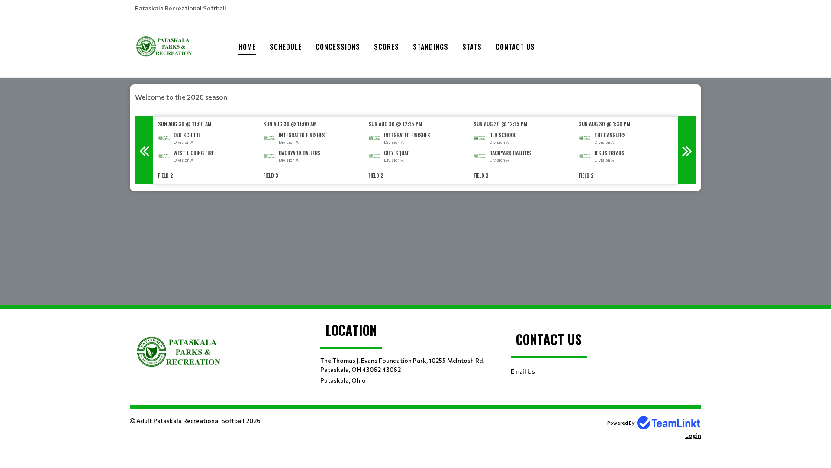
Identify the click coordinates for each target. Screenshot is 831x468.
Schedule (286, 47)
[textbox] (415, 97)
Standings (430, 47)
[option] (205, 150)
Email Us (523, 371)
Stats (472, 47)
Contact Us (515, 47)
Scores (386, 47)
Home (247, 47)
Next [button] (687, 150)
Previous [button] (144, 150)
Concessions (338, 47)
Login (693, 435)
